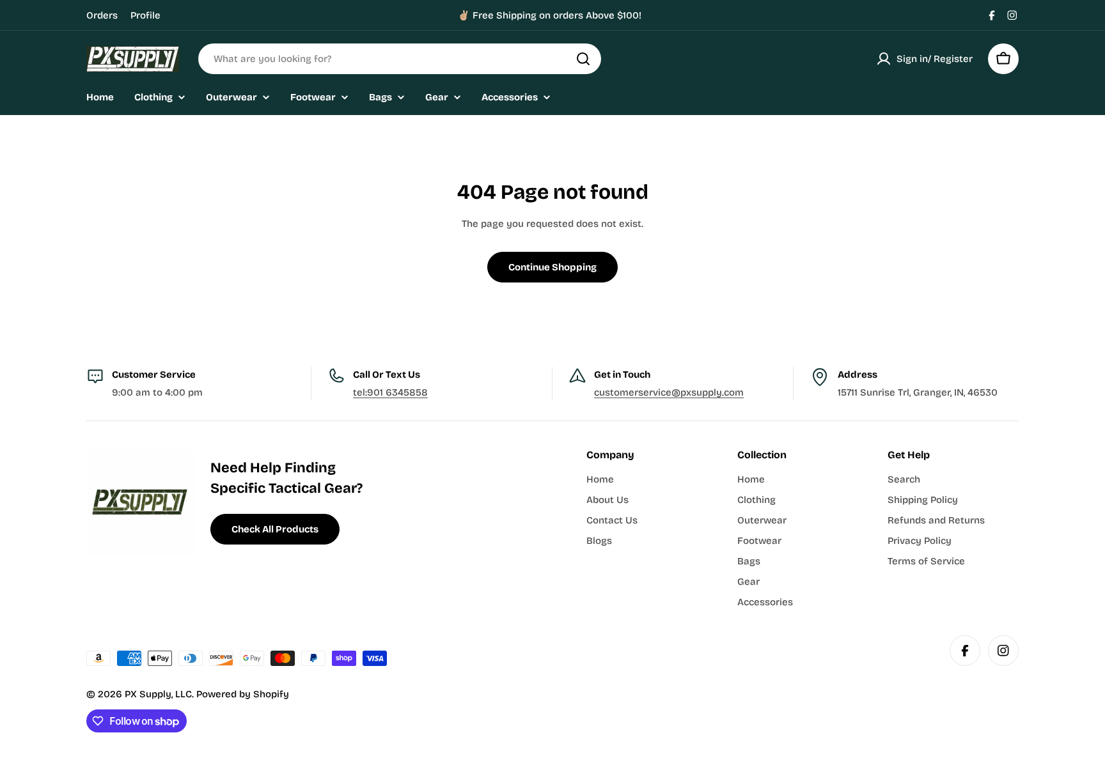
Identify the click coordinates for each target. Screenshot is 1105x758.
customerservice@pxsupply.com (669, 392)
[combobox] (399, 58)
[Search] (583, 58)
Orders (102, 15)
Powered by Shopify (242, 694)
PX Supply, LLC (158, 694)
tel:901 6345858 (390, 392)
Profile (145, 15)
